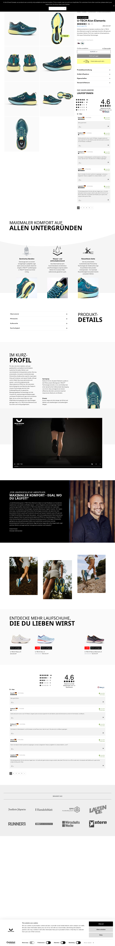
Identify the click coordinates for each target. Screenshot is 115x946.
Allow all (101, 924)
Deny (100, 935)
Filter (80, 114)
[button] (78, 43)
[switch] (48, 942)
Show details (88, 942)
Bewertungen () (82, 26)
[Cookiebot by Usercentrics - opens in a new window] (11, 942)
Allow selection (101, 929)
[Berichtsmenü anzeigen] (108, 127)
